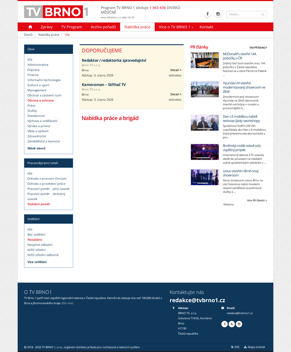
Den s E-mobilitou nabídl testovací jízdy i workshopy (241, 118)
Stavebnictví (36, 116)
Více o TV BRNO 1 (174, 26)
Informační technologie (44, 80)
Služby (32, 111)
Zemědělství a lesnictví (43, 141)
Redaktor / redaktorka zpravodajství (114, 60)
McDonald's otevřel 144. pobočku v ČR (239, 56)
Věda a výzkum (38, 131)
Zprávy (47, 26)
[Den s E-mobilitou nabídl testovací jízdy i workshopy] (205, 123)
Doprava (33, 70)
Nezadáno (34, 240)
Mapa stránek (256, 347)
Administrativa (37, 65)
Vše (29, 59)
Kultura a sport (38, 85)
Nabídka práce (137, 26)
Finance (33, 75)
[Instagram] (218, 14)
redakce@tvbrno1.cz (240, 313)
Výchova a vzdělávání (42, 121)
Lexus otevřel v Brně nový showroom (240, 173)
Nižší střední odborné (43, 255)
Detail (175, 70)
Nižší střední (36, 250)
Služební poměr (38, 204)
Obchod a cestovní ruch (44, 95)
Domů (28, 35)
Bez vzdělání (36, 234)
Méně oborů (36, 148)
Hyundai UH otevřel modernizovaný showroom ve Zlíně (244, 87)
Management (36, 90)
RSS (236, 347)
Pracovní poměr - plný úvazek (48, 189)
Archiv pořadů (103, 26)
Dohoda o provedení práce (46, 184)
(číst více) (67, 303)
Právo (31, 105)
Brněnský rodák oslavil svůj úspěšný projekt (241, 147)
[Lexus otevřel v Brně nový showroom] (205, 177)
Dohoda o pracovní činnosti (46, 178)
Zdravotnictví (36, 136)
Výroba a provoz (38, 126)
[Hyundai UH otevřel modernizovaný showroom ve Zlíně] (205, 89)
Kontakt (206, 26)
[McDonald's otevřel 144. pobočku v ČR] (205, 60)
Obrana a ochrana (40, 100)
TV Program (71, 26)
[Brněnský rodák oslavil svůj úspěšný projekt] (205, 152)
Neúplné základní (40, 245)
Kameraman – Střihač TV (104, 84)
